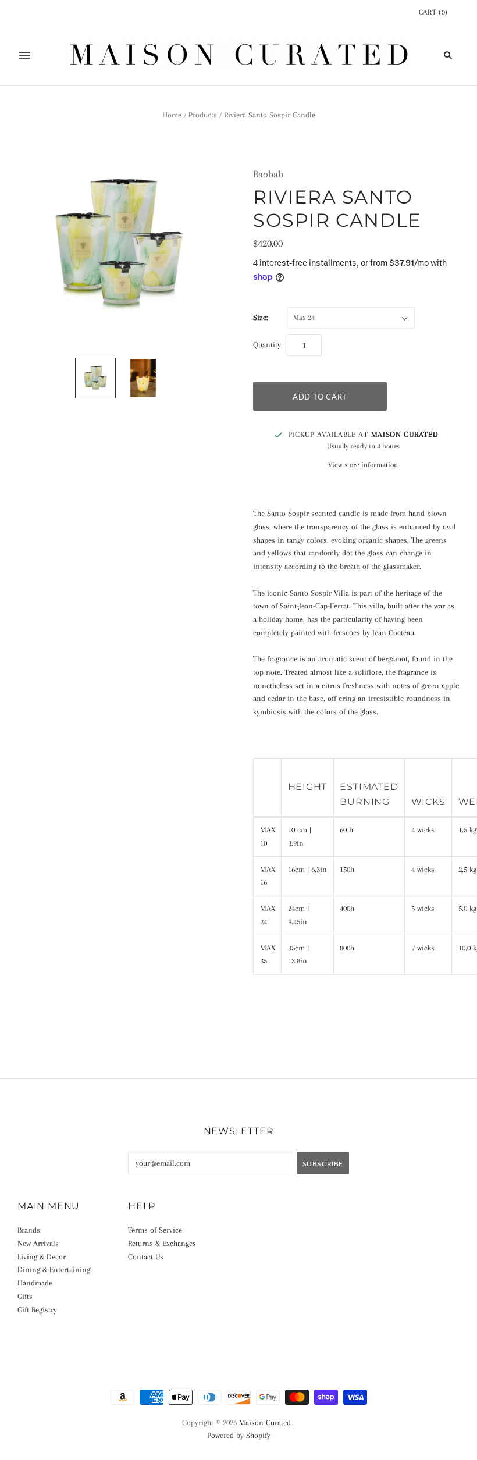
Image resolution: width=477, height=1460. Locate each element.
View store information (363, 465)
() (433, 12)
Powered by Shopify (238, 1435)
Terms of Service (155, 1230)
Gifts (25, 1296)
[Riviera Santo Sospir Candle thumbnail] (95, 378)
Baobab (268, 174)
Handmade (34, 1283)
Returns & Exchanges (162, 1243)
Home (171, 115)
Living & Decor (41, 1256)
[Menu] (24, 55)
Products (202, 115)
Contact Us (145, 1256)
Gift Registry (37, 1309)
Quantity (267, 344)
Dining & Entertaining (53, 1269)
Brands (28, 1230)
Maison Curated (265, 1422)
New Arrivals (38, 1243)
